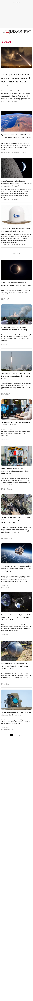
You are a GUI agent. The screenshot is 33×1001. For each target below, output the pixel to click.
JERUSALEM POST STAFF (20, 152)
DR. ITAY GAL (6, 394)
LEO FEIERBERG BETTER (20, 244)
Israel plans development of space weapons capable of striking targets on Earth (16, 79)
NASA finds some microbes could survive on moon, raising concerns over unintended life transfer (16, 183)
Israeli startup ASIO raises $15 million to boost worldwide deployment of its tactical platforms (15, 519)
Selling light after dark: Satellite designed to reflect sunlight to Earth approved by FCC (15, 470)
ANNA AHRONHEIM (7, 538)
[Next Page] (25, 735)
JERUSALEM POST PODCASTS (10, 441)
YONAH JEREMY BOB (8, 729)
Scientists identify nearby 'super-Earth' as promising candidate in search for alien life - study (16, 617)
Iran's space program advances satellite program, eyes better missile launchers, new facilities (16, 568)
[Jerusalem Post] (18, 32)
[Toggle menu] (3, 32)
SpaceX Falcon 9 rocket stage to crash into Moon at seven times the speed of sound (15, 375)
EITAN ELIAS (6, 636)
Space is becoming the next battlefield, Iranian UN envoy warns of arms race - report (16, 137)
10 (22, 735)
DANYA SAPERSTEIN (8, 489)
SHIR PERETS (6, 685)
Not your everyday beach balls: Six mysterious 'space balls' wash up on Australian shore (14, 666)
